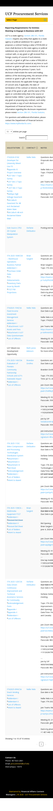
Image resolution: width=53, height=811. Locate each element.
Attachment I (13, 458)
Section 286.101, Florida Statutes (31, 112)
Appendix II (12, 612)
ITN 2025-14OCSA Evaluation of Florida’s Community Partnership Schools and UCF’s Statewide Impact (14, 369)
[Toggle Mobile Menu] (50, 3)
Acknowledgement (15, 471)
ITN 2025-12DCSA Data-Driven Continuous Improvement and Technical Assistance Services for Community (15, 590)
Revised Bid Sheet (15, 520)
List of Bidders (14, 477)
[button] (22, 147)
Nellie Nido (31, 157)
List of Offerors (14, 338)
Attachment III (14, 465)
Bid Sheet (12, 468)
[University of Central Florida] (20, 3)
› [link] (45, 744)
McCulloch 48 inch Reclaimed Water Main (15, 215)
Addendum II (13, 523)
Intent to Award (14, 480)
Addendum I (12, 268)
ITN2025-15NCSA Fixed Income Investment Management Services (14, 314)
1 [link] (41, 744)
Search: (22, 137)
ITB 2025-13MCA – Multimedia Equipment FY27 (15, 511)
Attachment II (13, 462)
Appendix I (12, 609)
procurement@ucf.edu (20, 763)
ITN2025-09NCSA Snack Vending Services (14, 692)
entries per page (20, 131)
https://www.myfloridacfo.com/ (18, 123)
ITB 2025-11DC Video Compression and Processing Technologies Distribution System (15, 449)
